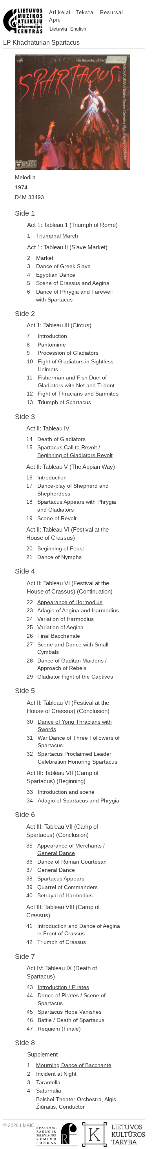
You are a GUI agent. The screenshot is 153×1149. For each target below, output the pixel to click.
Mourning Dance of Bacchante (73, 1065)
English (78, 29)
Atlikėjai (60, 12)
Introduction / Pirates (63, 987)
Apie (55, 20)
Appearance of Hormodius (69, 602)
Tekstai (85, 12)
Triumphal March (57, 235)
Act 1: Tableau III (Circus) (59, 325)
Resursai (111, 12)
